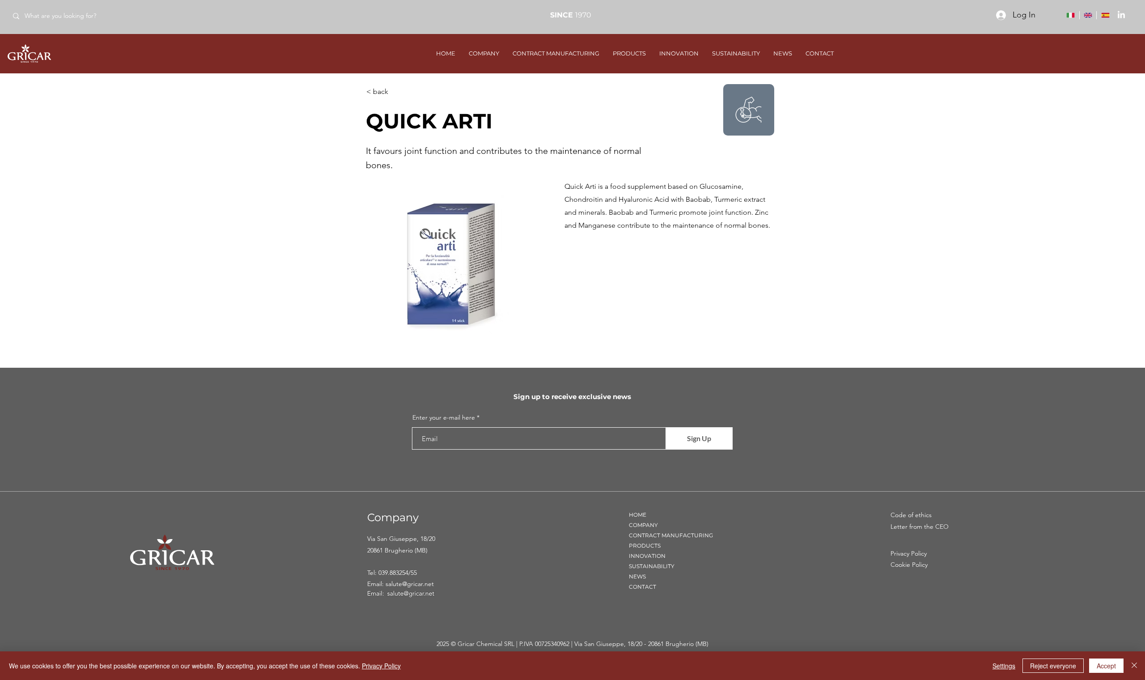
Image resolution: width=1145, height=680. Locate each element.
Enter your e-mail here (443, 417)
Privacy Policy (381, 665)
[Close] (1134, 666)
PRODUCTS (645, 545)
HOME (637, 514)
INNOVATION (647, 555)
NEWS (637, 576)
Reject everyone (1053, 665)
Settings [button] (1003, 665)
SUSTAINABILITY (651, 566)
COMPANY (643, 525)
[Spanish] (1105, 15)
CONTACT (642, 586)
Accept (1106, 665)
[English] (1088, 15)
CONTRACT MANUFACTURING (671, 535)
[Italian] (1070, 15)
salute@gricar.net (410, 584)
